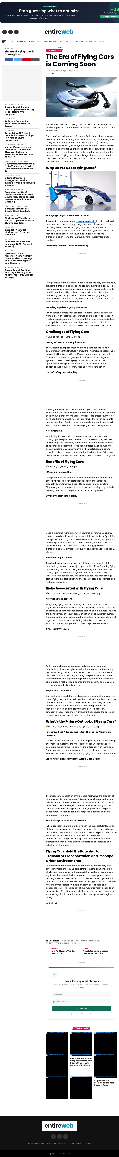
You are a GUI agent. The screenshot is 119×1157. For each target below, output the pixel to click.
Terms (88, 1143)
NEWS (31, 41)
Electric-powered (54, 533)
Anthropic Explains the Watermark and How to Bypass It (17, 123)
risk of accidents (104, 419)
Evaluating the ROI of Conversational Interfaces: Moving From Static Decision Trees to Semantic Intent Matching (19, 197)
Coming (71, 941)
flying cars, (73, 145)
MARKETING (21, 41)
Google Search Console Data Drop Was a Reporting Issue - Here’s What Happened (19, 111)
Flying (84, 941)
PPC (38, 41)
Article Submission (36, 1143)
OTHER (59, 48)
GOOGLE (7, 104)
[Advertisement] (22, 84)
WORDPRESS (91, 41)
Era (78, 941)
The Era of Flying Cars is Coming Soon (19, 53)
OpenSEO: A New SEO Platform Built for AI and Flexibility (17, 232)
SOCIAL (69, 41)
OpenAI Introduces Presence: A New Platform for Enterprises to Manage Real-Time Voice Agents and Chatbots (18, 258)
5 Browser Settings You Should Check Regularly (17, 210)
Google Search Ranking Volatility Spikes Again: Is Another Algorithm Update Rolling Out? (19, 274)
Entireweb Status (66, 1143)
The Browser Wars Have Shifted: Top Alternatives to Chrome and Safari (19, 220)
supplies (59, 319)
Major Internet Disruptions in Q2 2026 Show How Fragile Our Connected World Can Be (20, 167)
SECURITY (79, 41)
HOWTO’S (103, 41)
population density (86, 221)
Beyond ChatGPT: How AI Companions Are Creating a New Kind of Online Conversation (19, 137)
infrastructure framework (75, 351)
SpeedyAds (51, 1143)
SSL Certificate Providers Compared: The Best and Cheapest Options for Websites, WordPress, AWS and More (19, 152)
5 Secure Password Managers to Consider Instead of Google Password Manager (20, 181)
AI (12, 41)
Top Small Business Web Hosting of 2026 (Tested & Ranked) (18, 244)
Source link (51, 903)
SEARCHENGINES (50, 41)
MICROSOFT (15, 206)
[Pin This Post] (26, 59)
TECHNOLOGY (19, 104)
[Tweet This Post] (18, 59)
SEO (61, 41)
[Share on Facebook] (9, 59)
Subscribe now (81, 1009)
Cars (64, 941)
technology (94, 941)
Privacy (79, 1143)
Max (52, 73)
